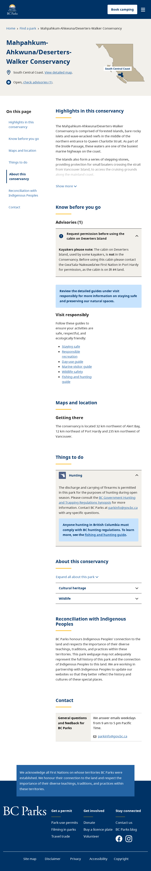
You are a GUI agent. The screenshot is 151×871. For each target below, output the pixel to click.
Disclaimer (53, 859)
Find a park (28, 28)
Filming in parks (63, 829)
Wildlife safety (72, 371)
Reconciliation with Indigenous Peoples (23, 193)
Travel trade (60, 836)
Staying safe (71, 346)
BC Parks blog (126, 829)
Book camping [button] (122, 9)
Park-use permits (64, 822)
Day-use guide (72, 361)
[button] (143, 9)
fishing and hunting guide (105, 535)
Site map (29, 859)
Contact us (124, 822)
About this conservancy (19, 176)
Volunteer (91, 836)
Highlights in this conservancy (21, 124)
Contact (14, 207)
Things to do (18, 162)
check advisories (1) (37, 82)
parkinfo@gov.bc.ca (123, 507)
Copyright (121, 859)
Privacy (75, 859)
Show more (65, 186)
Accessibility (98, 859)
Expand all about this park (75, 577)
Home (10, 28)
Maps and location (22, 150)
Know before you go (24, 139)
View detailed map (58, 72)
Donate (89, 822)
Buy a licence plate (98, 829)
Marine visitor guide (77, 366)
